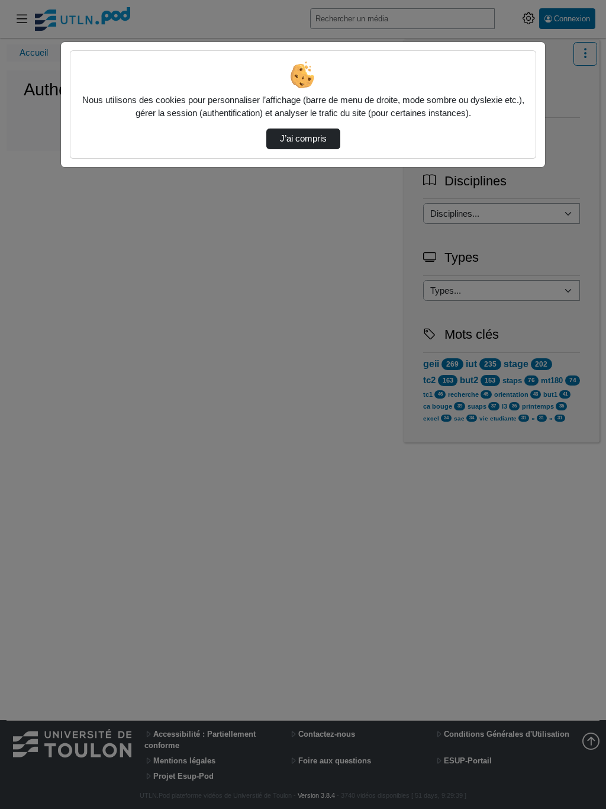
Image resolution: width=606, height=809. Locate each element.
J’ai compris (303, 138)
